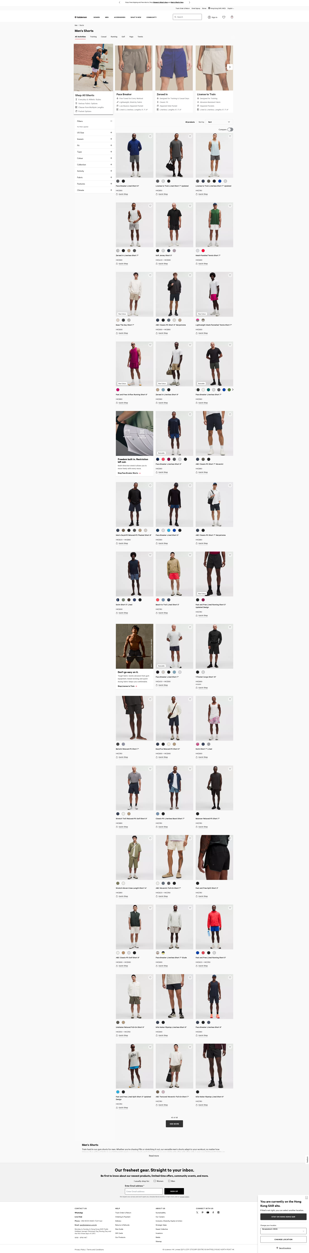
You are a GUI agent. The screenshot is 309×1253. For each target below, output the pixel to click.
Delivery (118, 1221)
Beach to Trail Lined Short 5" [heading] (167, 604)
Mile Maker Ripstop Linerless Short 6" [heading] (171, 1027)
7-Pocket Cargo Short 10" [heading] (206, 676)
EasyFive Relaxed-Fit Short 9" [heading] (168, 749)
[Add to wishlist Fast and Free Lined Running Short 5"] (230, 908)
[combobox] (187, 17)
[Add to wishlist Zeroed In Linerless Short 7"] (150, 206)
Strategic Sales (161, 1225)
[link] (134, 155)
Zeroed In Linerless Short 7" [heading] (127, 255)
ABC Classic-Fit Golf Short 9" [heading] (127, 957)
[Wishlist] (223, 18)
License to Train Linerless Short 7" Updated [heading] (213, 185)
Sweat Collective (162, 1229)
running (132, 1152)
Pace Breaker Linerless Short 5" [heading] (168, 464)
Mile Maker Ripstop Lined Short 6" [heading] (210, 1096)
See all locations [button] (285, 1248)
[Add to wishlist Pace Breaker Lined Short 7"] (190, 627)
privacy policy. (184, 1196)
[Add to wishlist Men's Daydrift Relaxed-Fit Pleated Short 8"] (150, 485)
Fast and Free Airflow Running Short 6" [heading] (131, 394)
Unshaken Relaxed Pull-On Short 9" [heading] (130, 1027)
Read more (154, 1155)
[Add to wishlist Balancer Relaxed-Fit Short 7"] (230, 769)
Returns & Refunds (122, 1225)
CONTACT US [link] (81, 1208)
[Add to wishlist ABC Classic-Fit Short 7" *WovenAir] (230, 414)
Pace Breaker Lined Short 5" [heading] (167, 535)
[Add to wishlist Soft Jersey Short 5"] (190, 206)
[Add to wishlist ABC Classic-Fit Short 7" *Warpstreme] (230, 485)
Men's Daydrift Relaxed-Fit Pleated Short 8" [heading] (133, 535)
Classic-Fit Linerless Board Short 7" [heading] (170, 818)
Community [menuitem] (152, 17)
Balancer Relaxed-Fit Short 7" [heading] (208, 818)
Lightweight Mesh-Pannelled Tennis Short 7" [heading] (214, 325)
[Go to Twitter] (197, 1213)
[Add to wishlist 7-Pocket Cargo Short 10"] (230, 627)
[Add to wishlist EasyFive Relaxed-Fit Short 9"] (190, 699)
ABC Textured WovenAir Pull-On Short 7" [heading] (172, 1096)
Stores (204, 8)
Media (158, 1237)
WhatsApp (79, 1212)
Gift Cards (119, 1233)
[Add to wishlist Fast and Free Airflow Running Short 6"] (150, 345)
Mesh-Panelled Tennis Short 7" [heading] (208, 255)
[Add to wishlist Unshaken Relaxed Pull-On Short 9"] (150, 977)
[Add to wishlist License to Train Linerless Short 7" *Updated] (230, 136)
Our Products (120, 1237)
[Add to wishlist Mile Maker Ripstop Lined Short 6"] (230, 1047)
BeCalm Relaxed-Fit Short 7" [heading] (127, 749)
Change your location (268, 1225)
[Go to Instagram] (218, 1213)
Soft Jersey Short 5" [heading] (164, 255)
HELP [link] (117, 1208)
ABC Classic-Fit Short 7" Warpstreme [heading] (211, 535)
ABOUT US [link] (160, 1208)
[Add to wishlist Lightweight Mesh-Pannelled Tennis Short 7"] (230, 275)
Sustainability (161, 1212)
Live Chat (78, 1216)
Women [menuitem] (97, 17)
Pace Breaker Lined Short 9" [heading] (127, 185)
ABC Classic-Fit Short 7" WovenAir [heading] (209, 464)
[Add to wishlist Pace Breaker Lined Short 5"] (190, 485)
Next (189, 2)
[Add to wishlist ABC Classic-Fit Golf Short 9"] (150, 908)
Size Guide (119, 1229)
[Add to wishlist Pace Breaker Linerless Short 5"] (190, 414)
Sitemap (159, 1241)
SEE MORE (174, 1123)
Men (76, 25)
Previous (119, 2)
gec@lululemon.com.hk (88, 1225)
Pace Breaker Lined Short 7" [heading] (167, 676)
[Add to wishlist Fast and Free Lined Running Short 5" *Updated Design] (230, 555)
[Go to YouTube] (208, 1213)
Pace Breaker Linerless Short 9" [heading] (208, 1027)
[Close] (307, 1197)
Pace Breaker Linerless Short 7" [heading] (208, 394)
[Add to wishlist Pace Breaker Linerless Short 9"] (230, 977)
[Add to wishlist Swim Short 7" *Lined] (230, 699)
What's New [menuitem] (136, 17)
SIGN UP (174, 1191)
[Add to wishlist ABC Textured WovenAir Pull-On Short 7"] (190, 1047)
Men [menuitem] (107, 17)
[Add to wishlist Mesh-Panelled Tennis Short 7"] (230, 206)
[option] (118, 181)
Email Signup (196, 8)
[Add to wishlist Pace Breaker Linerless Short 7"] (230, 345)
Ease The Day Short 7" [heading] (125, 325)
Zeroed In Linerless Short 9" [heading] (167, 394)
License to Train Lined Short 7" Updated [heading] (172, 185)
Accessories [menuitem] (119, 17)
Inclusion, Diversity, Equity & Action (169, 1221)
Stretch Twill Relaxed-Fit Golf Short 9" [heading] (131, 818)
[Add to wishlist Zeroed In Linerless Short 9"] (190, 345)
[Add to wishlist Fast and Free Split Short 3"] (230, 838)
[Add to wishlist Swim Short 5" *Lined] (150, 555)
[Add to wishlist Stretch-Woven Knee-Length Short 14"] (150, 838)
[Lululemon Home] (81, 17)
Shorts (82, 25)
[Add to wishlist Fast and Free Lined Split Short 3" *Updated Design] (150, 1047)
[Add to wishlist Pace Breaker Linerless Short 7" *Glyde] (190, 908)
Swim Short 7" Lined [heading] (204, 749)
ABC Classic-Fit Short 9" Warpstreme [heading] (171, 325)
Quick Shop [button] (123, 194)
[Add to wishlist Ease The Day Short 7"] (150, 275)
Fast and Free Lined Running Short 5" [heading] (211, 957)
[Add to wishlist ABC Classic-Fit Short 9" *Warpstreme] (190, 275)
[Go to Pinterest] (202, 1213)
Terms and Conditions (95, 1249)
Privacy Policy (80, 1249)
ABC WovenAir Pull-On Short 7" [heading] (168, 888)
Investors (159, 1233)
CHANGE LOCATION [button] (283, 1239)
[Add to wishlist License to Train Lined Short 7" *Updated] (190, 136)
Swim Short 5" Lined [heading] (124, 604)
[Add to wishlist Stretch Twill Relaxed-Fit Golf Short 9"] (150, 769)
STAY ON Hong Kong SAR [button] (283, 1216)
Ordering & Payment (122, 1216)
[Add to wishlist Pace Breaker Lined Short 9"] (150, 136)
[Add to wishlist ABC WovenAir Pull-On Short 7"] (190, 838)
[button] (217, 8)
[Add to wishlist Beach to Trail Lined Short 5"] (190, 555)
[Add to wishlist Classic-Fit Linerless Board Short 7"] (190, 769)
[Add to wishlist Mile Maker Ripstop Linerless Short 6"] (190, 977)
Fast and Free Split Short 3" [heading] (207, 888)
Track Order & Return (183, 8)
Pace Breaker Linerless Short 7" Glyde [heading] (171, 957)
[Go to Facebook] (213, 1213)
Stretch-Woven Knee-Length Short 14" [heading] (131, 888)
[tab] (80, 37)
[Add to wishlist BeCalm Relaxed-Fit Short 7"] (150, 699)
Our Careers (160, 1216)
